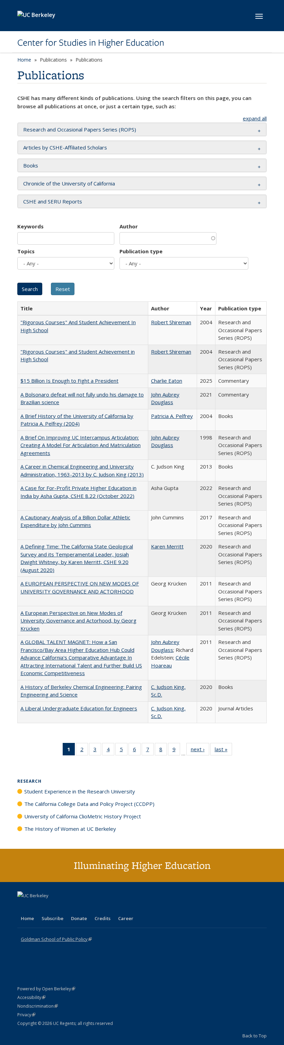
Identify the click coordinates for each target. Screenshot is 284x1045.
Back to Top (254, 1036)
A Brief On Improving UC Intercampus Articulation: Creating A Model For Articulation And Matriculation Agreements (80, 445)
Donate (79, 918)
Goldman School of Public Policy (56, 939)
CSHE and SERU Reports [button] (52, 201)
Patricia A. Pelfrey (172, 415)
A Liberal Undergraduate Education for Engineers (78, 708)
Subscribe (52, 918)
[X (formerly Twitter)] (23, 907)
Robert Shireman (171, 322)
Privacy (26, 1015)
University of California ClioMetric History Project (82, 816)
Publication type (140, 251)
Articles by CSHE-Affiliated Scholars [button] (65, 147)
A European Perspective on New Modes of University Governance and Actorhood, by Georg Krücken (78, 620)
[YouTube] (50, 907)
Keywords (30, 226)
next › (200, 751)
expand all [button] (255, 118)
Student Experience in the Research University (79, 791)
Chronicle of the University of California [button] (69, 183)
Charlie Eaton (166, 380)
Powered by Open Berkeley (46, 989)
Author (128, 226)
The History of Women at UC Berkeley (70, 828)
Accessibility (31, 997)
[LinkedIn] (37, 907)
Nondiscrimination (37, 1006)
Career (125, 918)
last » (223, 751)
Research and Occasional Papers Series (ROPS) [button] (79, 129)
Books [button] (30, 165)
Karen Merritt (167, 546)
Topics (26, 251)
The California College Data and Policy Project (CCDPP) (89, 803)
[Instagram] (64, 907)
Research (29, 781)
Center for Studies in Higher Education (90, 42)
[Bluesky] (77, 907)
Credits (102, 918)
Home (24, 59)
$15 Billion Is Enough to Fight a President (69, 380)
